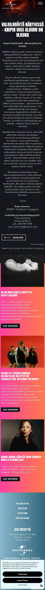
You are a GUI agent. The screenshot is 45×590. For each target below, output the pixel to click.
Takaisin (19, 238)
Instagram (33, 209)
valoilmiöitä (39, 248)
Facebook (21, 209)
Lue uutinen (10, 326)
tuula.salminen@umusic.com (22, 227)
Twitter (22, 509)
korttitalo (17, 248)
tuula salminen (28, 248)
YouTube (22, 513)
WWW (10, 209)
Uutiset (41, 244)
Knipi (10, 248)
